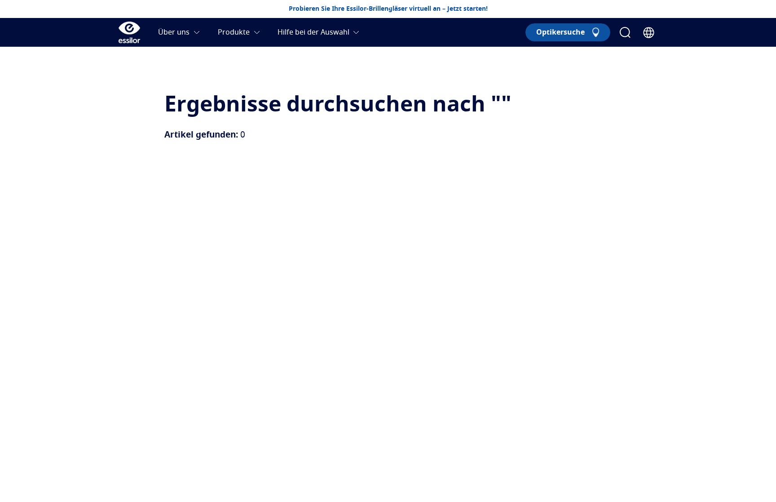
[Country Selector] (648, 32)
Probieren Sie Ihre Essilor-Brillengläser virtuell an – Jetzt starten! (388, 9)
